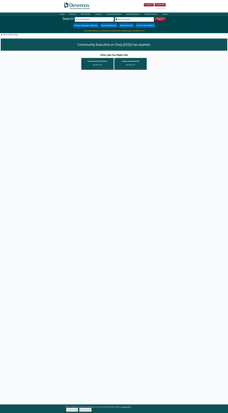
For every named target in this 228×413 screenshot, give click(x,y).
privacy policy (126, 407)
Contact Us (149, 5)
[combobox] (94, 19)
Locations (98, 14)
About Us (73, 14)
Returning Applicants (108, 25)
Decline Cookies (85, 410)
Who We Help (85, 14)
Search (160, 19)
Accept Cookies (72, 410)
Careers (165, 14)
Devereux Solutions (132, 14)
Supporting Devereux (114, 14)
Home (62, 14)
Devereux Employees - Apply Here (86, 25)
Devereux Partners (151, 14)
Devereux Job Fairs (126, 25)
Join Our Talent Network (145, 25)
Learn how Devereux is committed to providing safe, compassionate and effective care (114, 30)
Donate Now (160, 5)
